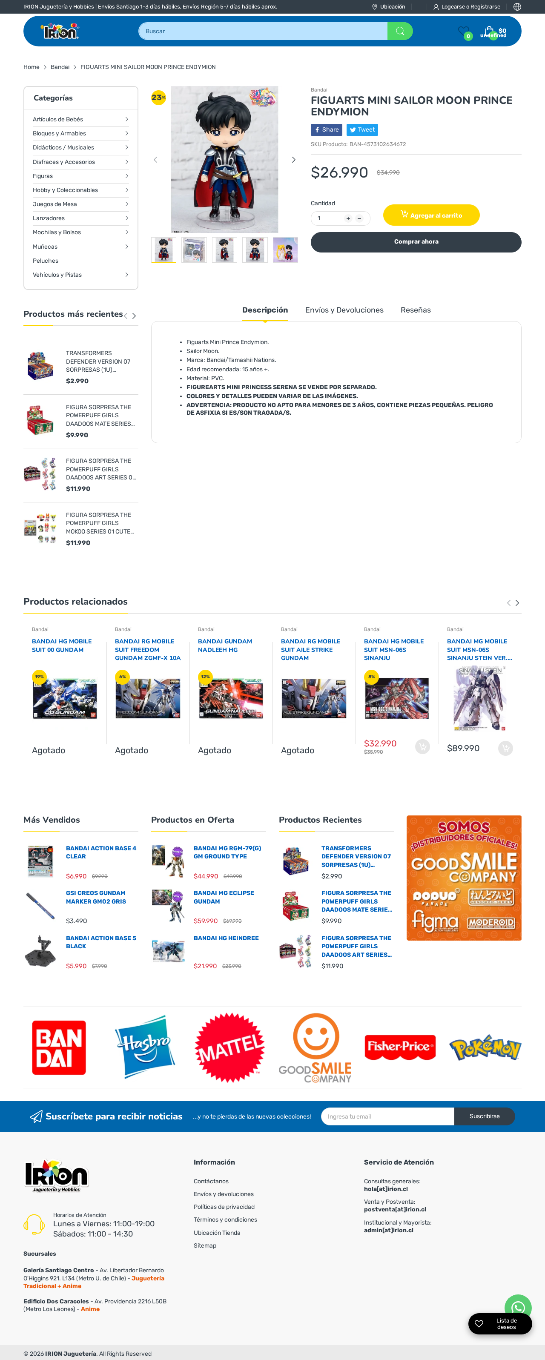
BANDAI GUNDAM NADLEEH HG (225, 645)
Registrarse (485, 6)
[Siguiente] (125, 316)
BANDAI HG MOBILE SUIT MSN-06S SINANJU (394, 649)
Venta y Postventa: (395, 1205)
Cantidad (323, 203)
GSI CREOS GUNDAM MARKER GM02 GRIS (96, 897)
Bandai (319, 90)
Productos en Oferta (192, 820)
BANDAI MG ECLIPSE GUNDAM (224, 897)
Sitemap (205, 1245)
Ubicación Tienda (217, 1233)
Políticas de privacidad (224, 1207)
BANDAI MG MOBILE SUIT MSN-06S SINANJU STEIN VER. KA (477, 650)
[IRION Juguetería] (60, 31)
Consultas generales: (392, 1185)
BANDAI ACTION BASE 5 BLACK (101, 942)
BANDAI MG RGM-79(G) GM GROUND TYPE (227, 853)
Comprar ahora (416, 241)
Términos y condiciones (225, 1219)
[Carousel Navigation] (129, 316)
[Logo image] (59, 1047)
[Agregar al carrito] (422, 746)
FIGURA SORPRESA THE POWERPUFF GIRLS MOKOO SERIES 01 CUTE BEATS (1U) (98, 523)
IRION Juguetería (70, 1353)
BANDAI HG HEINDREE (226, 938)
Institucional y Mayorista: (398, 1226)
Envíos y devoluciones (224, 1194)
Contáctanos (211, 1181)
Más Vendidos (51, 820)
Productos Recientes (320, 820)
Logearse (454, 6)
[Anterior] (134, 316)
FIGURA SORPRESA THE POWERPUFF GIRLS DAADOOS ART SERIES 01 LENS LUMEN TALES (100, 469)
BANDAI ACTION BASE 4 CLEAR (101, 853)
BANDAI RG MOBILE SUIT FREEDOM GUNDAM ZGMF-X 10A (148, 649)
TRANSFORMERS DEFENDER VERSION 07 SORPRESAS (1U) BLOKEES (98, 362)
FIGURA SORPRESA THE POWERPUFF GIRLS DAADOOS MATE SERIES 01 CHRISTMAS (98, 416)
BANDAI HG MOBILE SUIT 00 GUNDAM (62, 645)
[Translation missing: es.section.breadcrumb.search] (400, 31)
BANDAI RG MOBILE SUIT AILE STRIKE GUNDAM (310, 649)
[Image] (464, 878)
